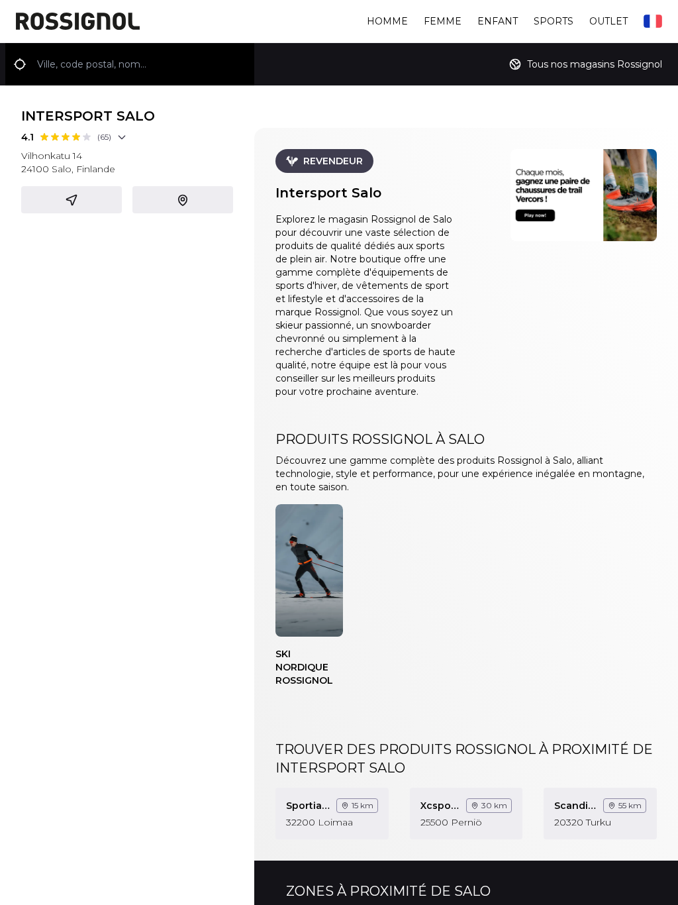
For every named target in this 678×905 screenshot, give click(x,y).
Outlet (608, 21)
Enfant (497, 21)
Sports (553, 21)
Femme (442, 21)
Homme (387, 21)
